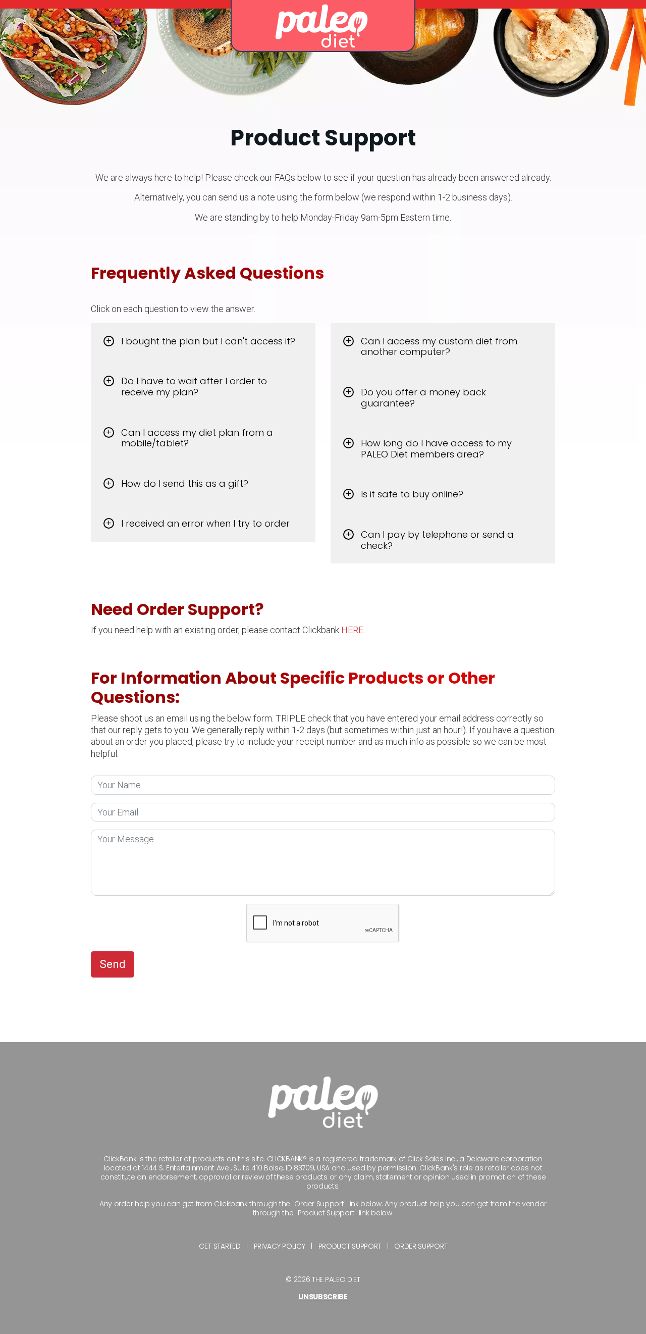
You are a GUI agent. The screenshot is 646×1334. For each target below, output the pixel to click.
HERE (352, 630)
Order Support (420, 1246)
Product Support (350, 1246)
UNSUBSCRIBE (323, 1297)
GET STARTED (220, 1246)
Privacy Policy (279, 1246)
